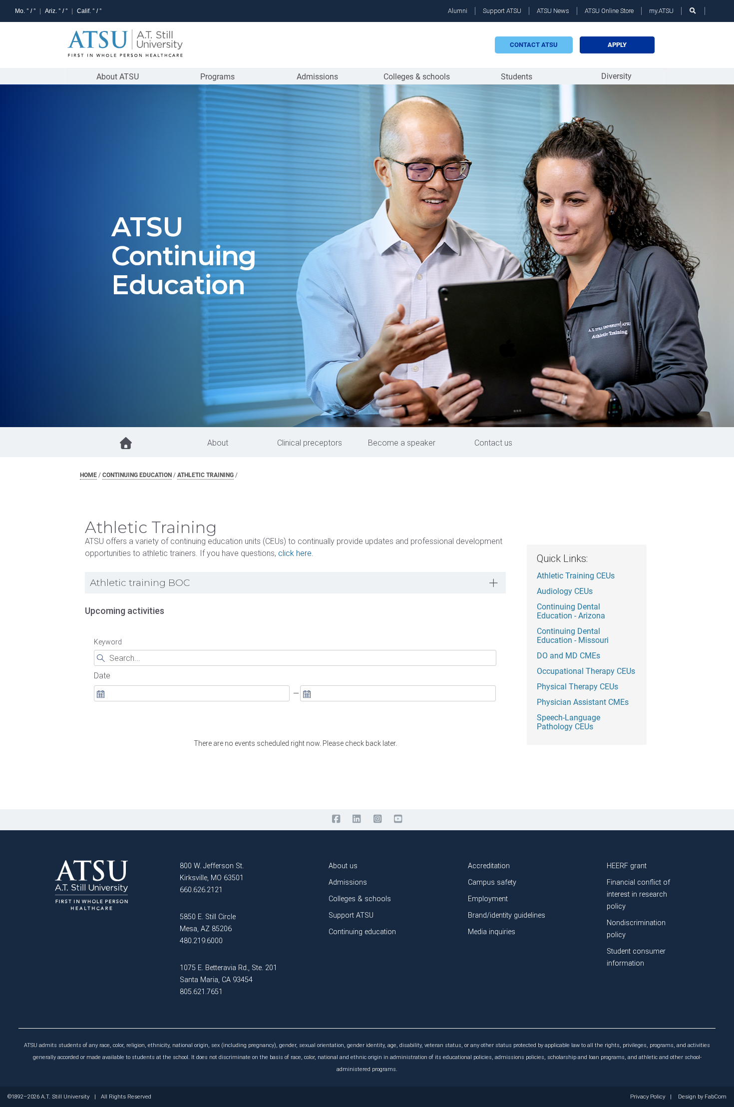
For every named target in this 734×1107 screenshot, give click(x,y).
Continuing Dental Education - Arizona (571, 611)
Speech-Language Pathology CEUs (568, 722)
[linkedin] (357, 819)
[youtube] (397, 819)
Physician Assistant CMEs (583, 702)
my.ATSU (661, 10)
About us (343, 866)
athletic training (205, 475)
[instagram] (377, 819)
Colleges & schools (416, 76)
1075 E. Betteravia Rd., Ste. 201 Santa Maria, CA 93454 (228, 974)
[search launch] (693, 10)
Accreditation (489, 866)
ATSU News (553, 10)
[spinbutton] (192, 693)
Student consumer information (636, 957)
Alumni (457, 10)
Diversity (616, 76)
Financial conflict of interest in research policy (638, 894)
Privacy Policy (647, 1097)
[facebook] (336, 819)
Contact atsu (534, 44)
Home (88, 475)
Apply (617, 44)
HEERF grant (627, 866)
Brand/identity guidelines (506, 915)
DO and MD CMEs (568, 655)
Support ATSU (502, 10)
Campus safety (492, 882)
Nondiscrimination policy (636, 929)
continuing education (137, 475)
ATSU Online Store (609, 10)
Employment (488, 899)
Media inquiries (491, 932)
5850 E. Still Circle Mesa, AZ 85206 (208, 923)
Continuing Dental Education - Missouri (573, 636)
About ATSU (117, 76)
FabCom (716, 1097)
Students (516, 76)
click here (295, 553)
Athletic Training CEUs (576, 575)
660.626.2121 (201, 890)
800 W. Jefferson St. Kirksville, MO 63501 (212, 872)
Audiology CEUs (565, 591)
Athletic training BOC (140, 582)
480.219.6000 (201, 941)
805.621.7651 (201, 992)
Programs (217, 76)
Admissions (317, 76)
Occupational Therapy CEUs (586, 671)
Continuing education (362, 932)
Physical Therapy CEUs (577, 686)
